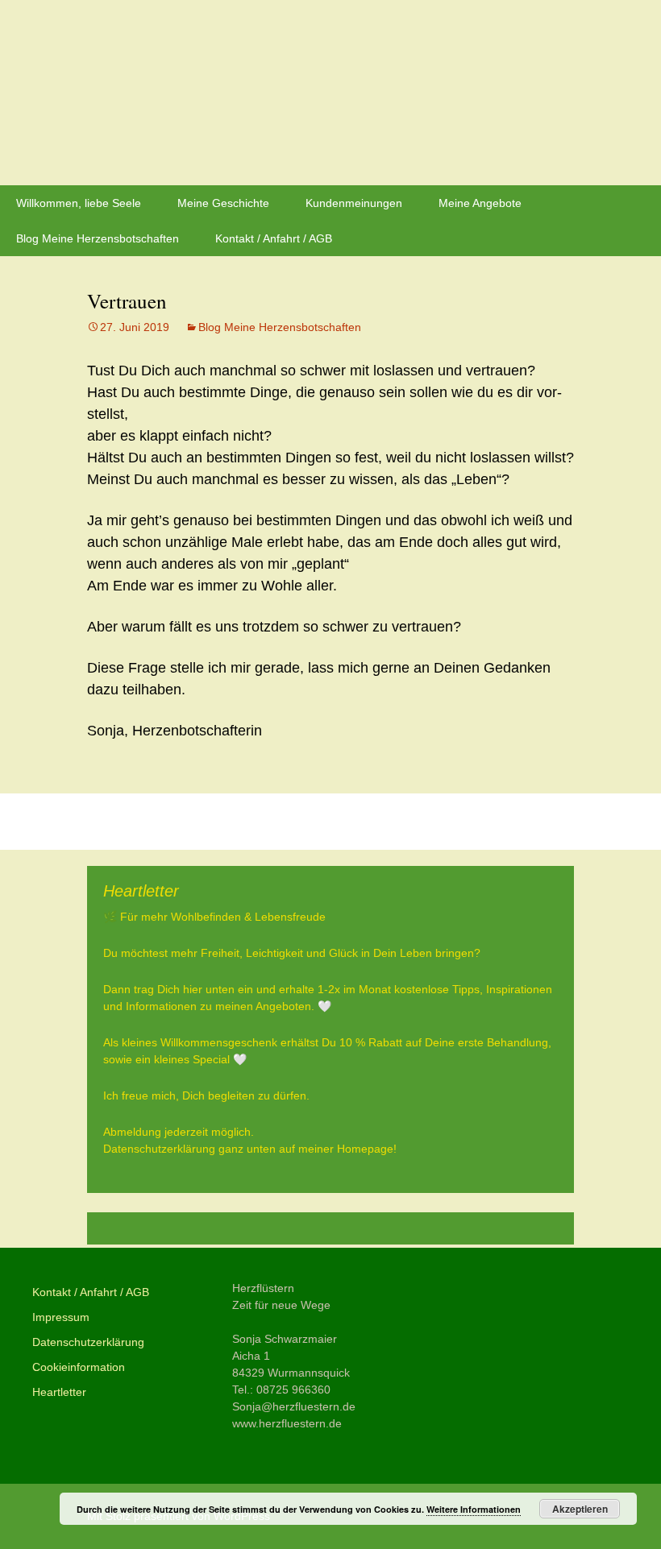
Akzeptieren (580, 1508)
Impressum (60, 1317)
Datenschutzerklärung (88, 1342)
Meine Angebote (480, 203)
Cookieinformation (78, 1367)
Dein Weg (528, 821)
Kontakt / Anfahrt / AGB (273, 238)
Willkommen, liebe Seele (78, 203)
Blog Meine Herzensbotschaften (97, 238)
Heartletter (59, 1391)
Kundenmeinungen (354, 203)
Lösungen (132, 821)
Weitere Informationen (473, 1509)
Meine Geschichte (223, 203)
